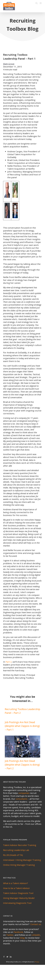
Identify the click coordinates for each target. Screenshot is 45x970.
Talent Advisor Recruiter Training (19, 845)
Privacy (37, 962)
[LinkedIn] (11, 957)
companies (24, 793)
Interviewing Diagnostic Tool (17, 903)
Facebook (18, 932)
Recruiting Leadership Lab (16, 850)
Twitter (10, 935)
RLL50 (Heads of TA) (13, 855)
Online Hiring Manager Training (19, 865)
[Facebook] (4, 957)
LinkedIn (36, 935)
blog (22, 937)
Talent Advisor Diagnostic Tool (18, 893)
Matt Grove (8, 63)
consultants (21, 798)
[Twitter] (7, 957)
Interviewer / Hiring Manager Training (22, 860)
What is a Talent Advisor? (15, 883)
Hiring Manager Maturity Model (18, 898)
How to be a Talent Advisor (16, 888)
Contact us (35, 924)
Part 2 (9, 661)
